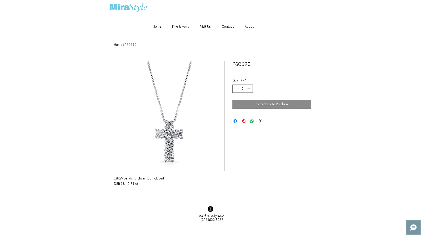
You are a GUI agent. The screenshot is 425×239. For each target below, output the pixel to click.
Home (118, 44)
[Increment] (249, 89)
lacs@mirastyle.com (212, 215)
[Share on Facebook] (235, 121)
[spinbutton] (243, 89)
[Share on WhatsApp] (252, 121)
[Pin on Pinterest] (243, 121)
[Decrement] (236, 89)
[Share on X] (260, 121)
